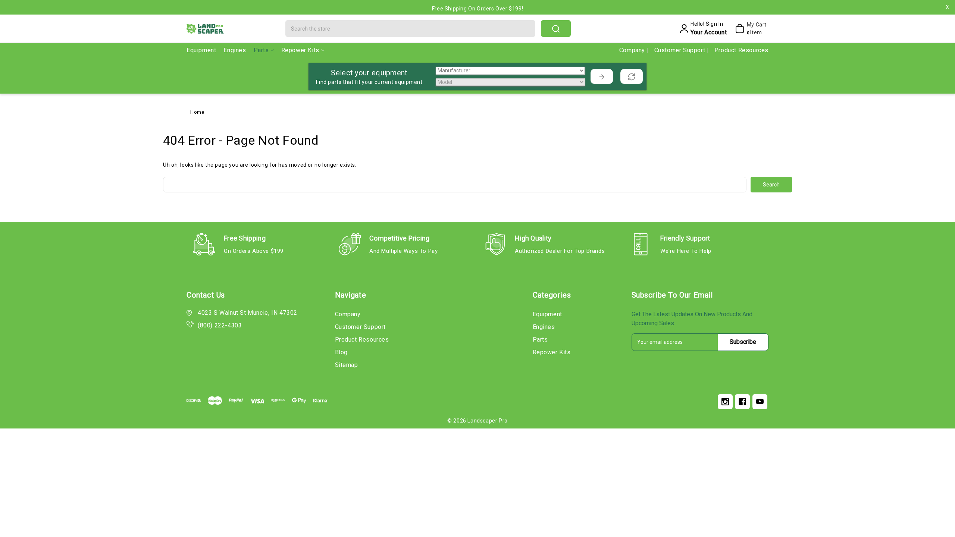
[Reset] (631, 76)
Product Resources (741, 50)
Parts (261, 50)
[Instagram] (725, 401)
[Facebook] (742, 401)
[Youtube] (759, 401)
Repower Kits (300, 50)
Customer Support (680, 50)
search (556, 28)
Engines (234, 50)
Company (633, 50)
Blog (341, 352)
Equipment (201, 50)
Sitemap (346, 364)
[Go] (602, 76)
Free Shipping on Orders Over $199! (477, 9)
